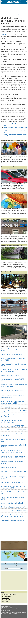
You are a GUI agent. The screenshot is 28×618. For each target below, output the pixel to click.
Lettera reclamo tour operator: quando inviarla (13, 365)
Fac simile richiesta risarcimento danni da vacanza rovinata (14, 272)
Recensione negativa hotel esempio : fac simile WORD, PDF (14, 385)
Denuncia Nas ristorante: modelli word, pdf (13, 472)
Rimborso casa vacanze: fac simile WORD (12, 245)
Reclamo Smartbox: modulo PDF (11, 375)
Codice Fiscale (5, 598)
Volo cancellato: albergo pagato (11, 407)
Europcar (3, 187)
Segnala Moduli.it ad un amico (9, 594)
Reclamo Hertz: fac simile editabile (12, 503)
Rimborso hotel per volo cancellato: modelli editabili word (12, 421)
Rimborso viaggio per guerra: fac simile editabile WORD (13, 446)
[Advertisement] (14, 8)
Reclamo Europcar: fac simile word (10, 324)
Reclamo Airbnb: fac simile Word (11, 354)
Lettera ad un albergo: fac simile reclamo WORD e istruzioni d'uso (11, 451)
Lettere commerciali (6, 596)
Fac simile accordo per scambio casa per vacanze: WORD (13, 487)
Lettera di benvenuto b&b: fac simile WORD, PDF (12, 434)
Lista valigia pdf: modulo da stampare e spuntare (14, 477)
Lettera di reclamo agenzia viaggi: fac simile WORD (13, 359)
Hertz (22, 185)
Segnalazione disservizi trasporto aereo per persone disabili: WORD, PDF (14, 515)
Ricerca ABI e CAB (6, 600)
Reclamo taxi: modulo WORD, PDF (12, 426)
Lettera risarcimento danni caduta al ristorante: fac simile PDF (12, 402)
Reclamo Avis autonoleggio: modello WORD (12, 498)
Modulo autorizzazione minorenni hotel (13, 507)
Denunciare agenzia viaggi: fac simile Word (13, 440)
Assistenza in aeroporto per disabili (12, 520)
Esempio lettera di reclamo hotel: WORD (14, 411)
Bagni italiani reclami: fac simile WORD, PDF (12, 298)
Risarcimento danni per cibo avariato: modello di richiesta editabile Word (13, 457)
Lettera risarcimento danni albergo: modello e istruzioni (12, 396)
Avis (9, 187)
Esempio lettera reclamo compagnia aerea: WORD (12, 415)
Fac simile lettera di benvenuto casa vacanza (12, 462)
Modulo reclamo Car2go (8, 467)
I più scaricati (5, 601)
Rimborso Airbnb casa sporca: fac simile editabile (14, 350)
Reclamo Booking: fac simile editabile (11, 219)
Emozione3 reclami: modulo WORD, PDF (12, 380)
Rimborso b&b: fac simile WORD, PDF (13, 430)
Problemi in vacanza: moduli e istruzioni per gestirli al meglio (14, 370)
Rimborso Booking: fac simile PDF (12, 482)
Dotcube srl (9, 606)
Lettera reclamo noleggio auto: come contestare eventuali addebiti (13, 167)
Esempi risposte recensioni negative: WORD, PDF (14, 140)
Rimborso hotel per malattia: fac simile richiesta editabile (13, 391)
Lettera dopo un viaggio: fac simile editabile (12, 193)
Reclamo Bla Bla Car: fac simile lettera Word (13, 493)
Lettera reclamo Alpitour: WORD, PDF (13, 511)
